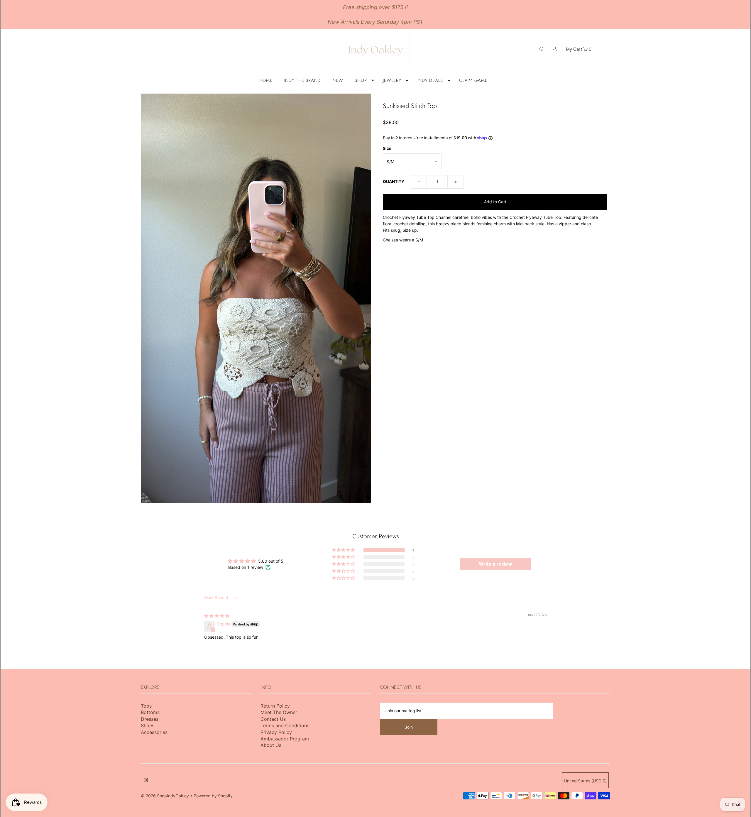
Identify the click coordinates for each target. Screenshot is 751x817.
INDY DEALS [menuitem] (430, 80)
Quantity (393, 181)
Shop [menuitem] (361, 80)
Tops (146, 706)
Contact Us (273, 719)
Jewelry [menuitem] (392, 80)
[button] (344, 550)
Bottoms (150, 712)
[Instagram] (146, 780)
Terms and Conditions (285, 725)
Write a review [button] (495, 564)
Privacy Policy (276, 732)
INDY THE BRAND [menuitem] (302, 80)
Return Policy (275, 706)
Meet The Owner (279, 712)
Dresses (149, 719)
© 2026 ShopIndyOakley (165, 795)
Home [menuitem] (266, 80)
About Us (271, 745)
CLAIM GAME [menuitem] (473, 80)
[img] (216, 615)
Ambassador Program (285, 739)
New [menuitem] (337, 80)
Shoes (147, 725)
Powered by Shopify (213, 795)
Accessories (154, 732)
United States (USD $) (585, 780)
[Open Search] (541, 48)
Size (387, 148)
